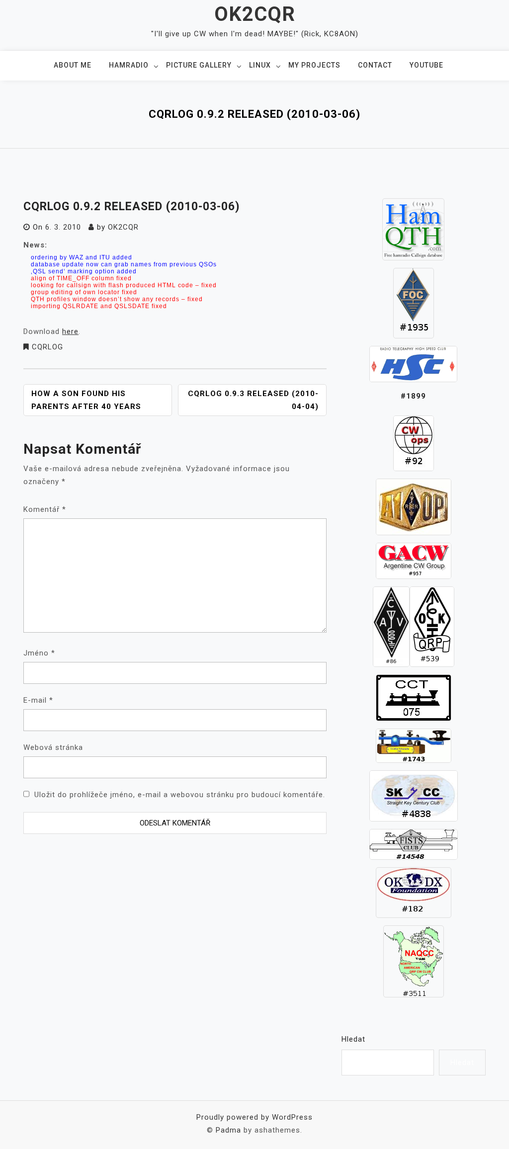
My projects (314, 65)
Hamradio (129, 65)
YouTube (426, 65)
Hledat (353, 1039)
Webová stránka (53, 747)
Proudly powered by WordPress (254, 1117)
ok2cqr (123, 227)
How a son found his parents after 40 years (86, 400)
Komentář (44, 509)
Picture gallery (199, 65)
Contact (375, 65)
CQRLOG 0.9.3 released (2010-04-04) (253, 400)
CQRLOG (47, 346)
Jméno (39, 653)
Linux (260, 65)
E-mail (38, 700)
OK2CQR (254, 14)
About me (72, 65)
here (70, 331)
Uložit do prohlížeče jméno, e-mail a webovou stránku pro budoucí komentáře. (179, 794)
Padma (228, 1130)
